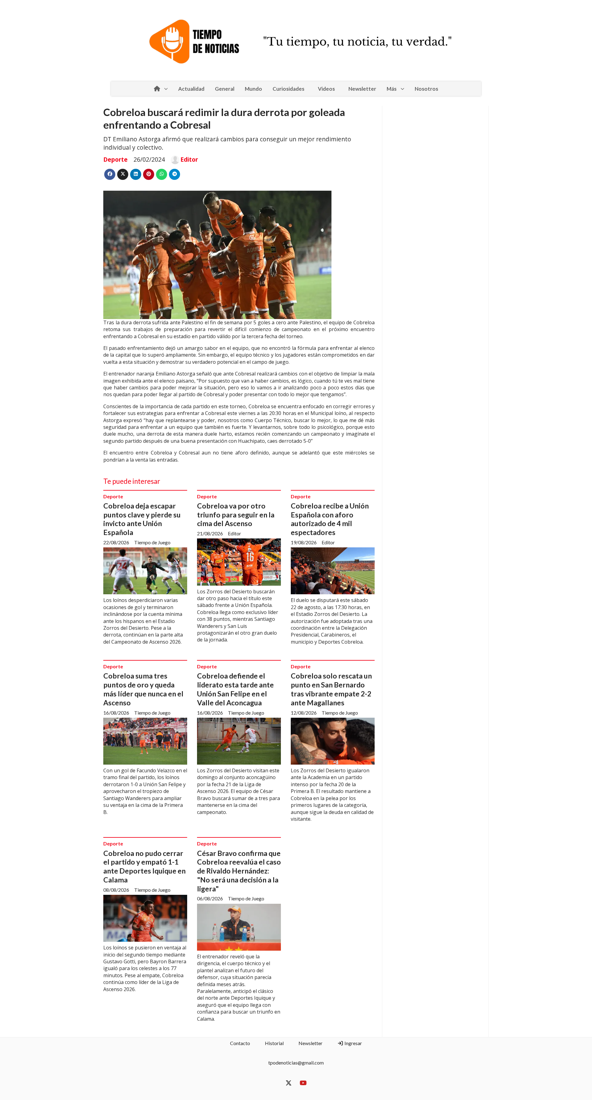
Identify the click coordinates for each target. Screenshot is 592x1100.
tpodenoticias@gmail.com (296, 1062)
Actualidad (191, 88)
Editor (189, 159)
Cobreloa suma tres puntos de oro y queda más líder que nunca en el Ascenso (143, 689)
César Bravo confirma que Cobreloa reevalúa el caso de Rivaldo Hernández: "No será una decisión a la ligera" (239, 871)
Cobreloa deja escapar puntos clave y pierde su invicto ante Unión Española (142, 519)
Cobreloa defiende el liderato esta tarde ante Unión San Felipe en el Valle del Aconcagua (235, 689)
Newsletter (362, 88)
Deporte (115, 159)
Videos (326, 88)
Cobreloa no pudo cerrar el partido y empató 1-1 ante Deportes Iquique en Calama (144, 866)
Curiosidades (288, 88)
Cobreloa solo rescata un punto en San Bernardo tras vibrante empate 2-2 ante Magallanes (331, 689)
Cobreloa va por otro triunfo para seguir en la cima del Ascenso (235, 514)
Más (392, 88)
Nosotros (426, 88)
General (224, 88)
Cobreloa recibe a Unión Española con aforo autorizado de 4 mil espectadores (330, 519)
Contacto (240, 1043)
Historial (274, 1043)
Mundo (253, 88)
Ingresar (352, 1043)
